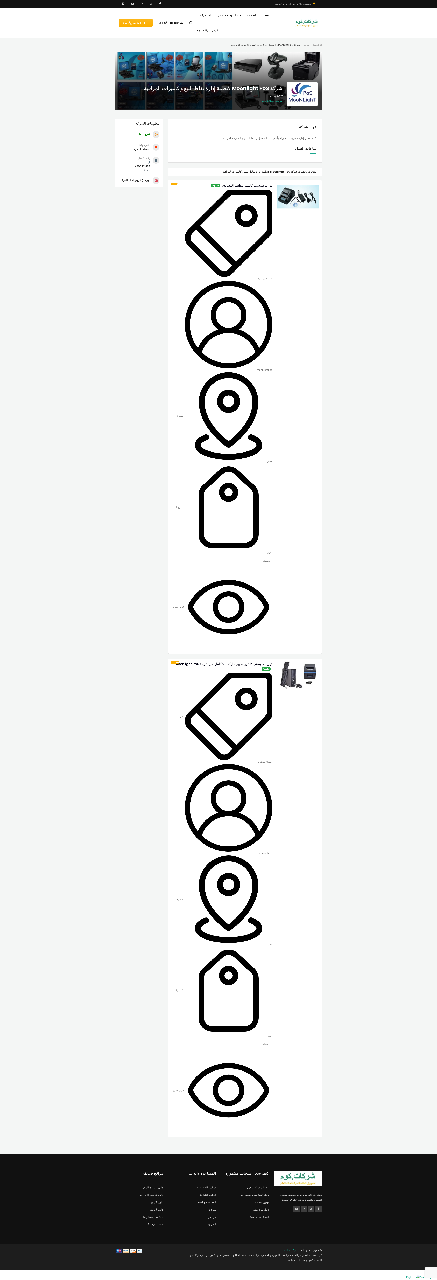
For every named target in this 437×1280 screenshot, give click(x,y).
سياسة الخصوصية (206, 1187)
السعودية (307, 3)
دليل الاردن (157, 1202)
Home (266, 15)
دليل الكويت (156, 1209)
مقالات (212, 1209)
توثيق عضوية (262, 1202)
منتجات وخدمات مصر (229, 15)
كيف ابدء (251, 15)
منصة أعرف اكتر (154, 1224)
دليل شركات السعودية (151, 1187)
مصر (269, 461)
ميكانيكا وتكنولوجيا (153, 1217)
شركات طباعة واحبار (271, 100)
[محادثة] (191, 22)
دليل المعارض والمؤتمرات (255, 1194)
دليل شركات (205, 15)
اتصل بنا (211, 1224)
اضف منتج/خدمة (132, 23)
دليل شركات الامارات (151, 1194)
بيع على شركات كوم (258, 1187)
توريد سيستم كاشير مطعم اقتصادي (247, 185)
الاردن (287, 3)
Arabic (423, 1277)
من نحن (212, 1217)
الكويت (279, 3)
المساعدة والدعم (207, 1202)
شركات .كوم (290, 1250)
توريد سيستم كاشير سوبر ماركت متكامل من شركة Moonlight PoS (223, 664)
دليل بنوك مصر (261, 1209)
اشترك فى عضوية (259, 1217)
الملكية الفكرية (208, 1194)
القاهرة (180, 415)
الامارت (297, 3)
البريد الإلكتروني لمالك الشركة (135, 180)
